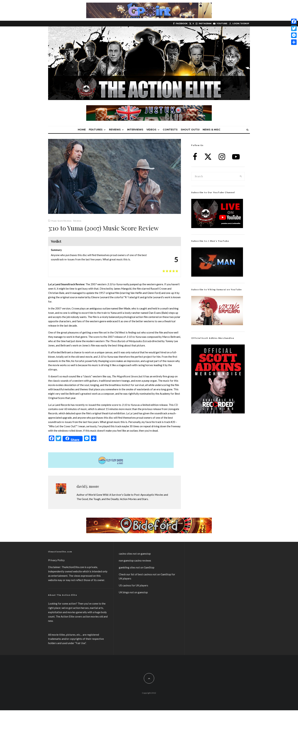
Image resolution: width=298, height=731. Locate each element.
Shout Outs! (190, 129)
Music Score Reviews (61, 220)
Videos (151, 129)
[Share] (293, 42)
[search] (241, 176)
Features (96, 129)
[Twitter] (293, 28)
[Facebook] (293, 21)
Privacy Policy (56, 560)
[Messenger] (293, 35)
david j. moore (88, 486)
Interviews (135, 129)
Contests (170, 129)
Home (82, 129)
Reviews (115, 129)
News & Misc (211, 129)
